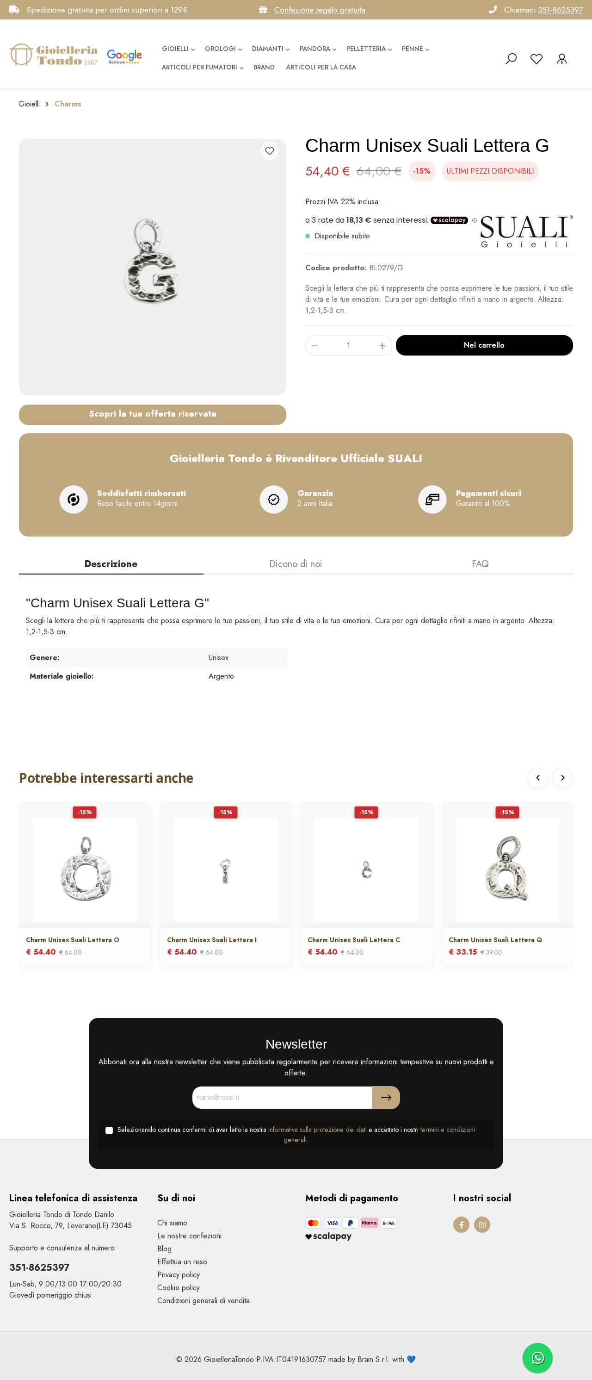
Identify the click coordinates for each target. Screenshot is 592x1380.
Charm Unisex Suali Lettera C (354, 940)
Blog (164, 1248)
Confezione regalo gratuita (319, 10)
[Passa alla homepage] (55, 54)
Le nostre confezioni (189, 1235)
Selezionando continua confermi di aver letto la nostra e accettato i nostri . (296, 1134)
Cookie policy (178, 1287)
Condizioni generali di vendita (203, 1300)
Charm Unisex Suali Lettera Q (495, 940)
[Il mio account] (562, 59)
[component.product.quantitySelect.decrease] (315, 345)
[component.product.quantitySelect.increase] (382, 345)
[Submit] (386, 1097)
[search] (511, 59)
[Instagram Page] (482, 1225)
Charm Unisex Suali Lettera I (212, 940)
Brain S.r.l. (374, 1359)
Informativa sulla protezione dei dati (317, 1129)
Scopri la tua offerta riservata (152, 413)
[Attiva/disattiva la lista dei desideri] (269, 151)
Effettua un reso (182, 1261)
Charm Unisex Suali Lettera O (72, 940)
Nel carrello (484, 345)
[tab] (111, 564)
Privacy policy (178, 1274)
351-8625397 (560, 10)
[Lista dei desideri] (536, 59)
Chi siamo (172, 1223)
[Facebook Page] (461, 1225)
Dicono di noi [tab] (295, 564)
